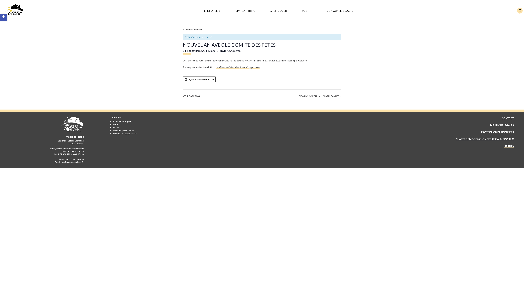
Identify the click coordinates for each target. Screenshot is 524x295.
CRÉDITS (509, 146)
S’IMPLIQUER (278, 10)
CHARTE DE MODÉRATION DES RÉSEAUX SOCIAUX (485, 139)
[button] (3, 17)
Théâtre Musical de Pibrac (124, 133)
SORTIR (306, 10)
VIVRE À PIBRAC (245, 10)
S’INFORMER (212, 10)
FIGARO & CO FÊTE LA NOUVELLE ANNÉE (319, 96)
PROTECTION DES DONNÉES (497, 132)
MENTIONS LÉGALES (502, 125)
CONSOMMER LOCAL (340, 10)
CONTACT (508, 118)
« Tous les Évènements (193, 29)
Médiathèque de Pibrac (123, 130)
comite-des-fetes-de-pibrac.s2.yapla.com (238, 67)
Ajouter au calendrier (199, 79)
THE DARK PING (191, 96)
